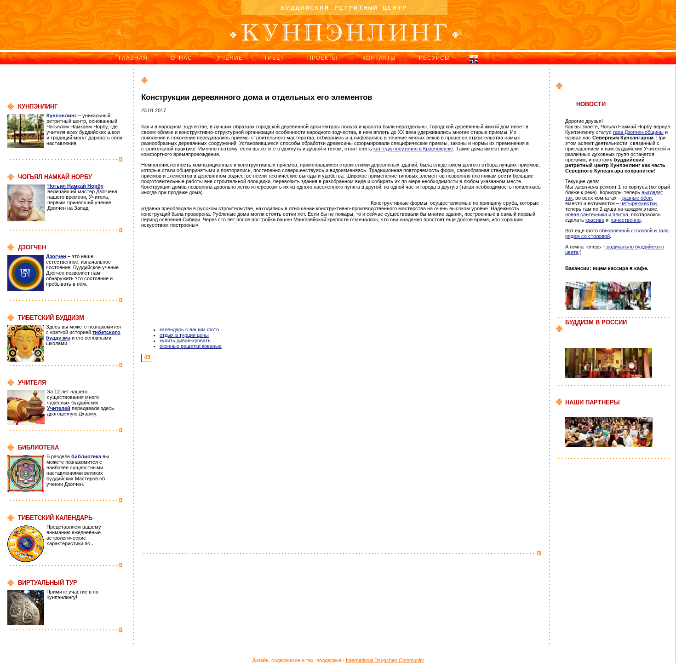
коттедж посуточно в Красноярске (413, 148)
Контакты (379, 58)
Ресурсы (434, 58)
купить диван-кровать (185, 340)
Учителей (58, 408)
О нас (181, 58)
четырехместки (638, 203)
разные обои (636, 198)
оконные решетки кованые (191, 346)
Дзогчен (56, 256)
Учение (230, 58)
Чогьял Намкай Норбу (75, 186)
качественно (626, 220)
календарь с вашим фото (189, 329)
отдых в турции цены (184, 335)
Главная (133, 58)
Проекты (322, 58)
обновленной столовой (626, 230)
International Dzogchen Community (385, 660)
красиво (594, 220)
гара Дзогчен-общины (638, 132)
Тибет (274, 58)
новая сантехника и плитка (596, 214)
